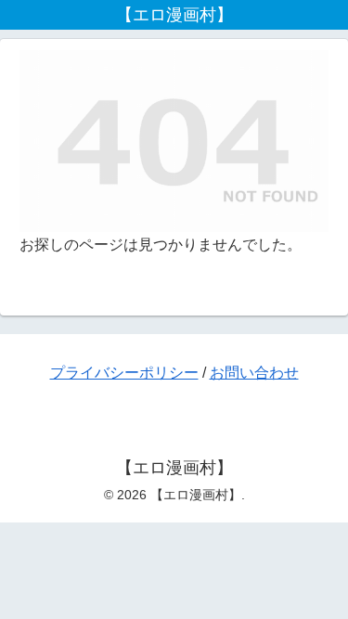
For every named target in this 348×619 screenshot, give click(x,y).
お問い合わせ (254, 372)
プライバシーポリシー (124, 372)
